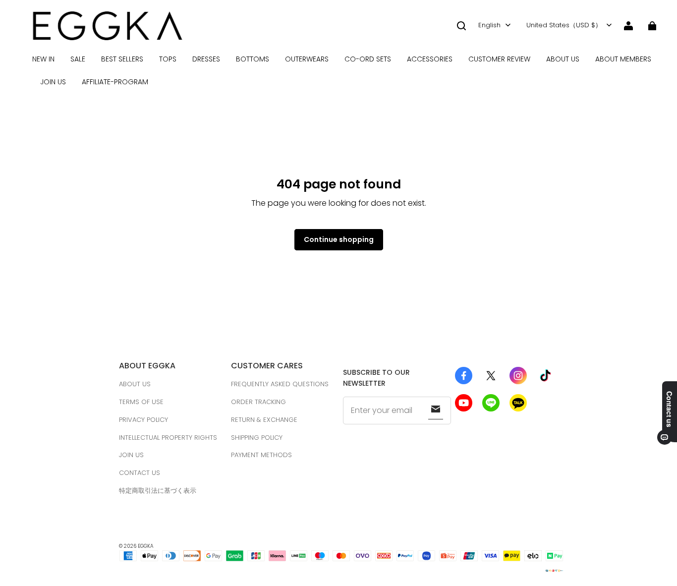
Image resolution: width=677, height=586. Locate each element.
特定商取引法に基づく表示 (157, 490)
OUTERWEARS (307, 59)
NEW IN (43, 59)
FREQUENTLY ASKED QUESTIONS (280, 384)
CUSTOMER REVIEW (499, 59)
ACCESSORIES (429, 59)
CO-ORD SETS (367, 59)
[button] (461, 26)
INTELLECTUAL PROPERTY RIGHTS (168, 437)
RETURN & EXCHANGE (264, 419)
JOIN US (53, 82)
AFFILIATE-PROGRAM (115, 82)
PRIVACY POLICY (143, 419)
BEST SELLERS (122, 59)
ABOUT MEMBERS (623, 59)
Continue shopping (339, 239)
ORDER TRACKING (258, 402)
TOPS (167, 59)
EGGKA (146, 546)
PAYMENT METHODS (261, 455)
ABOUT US (562, 59)
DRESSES (206, 59)
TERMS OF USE (141, 402)
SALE (77, 59)
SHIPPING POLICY (256, 437)
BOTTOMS (252, 59)
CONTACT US (139, 472)
